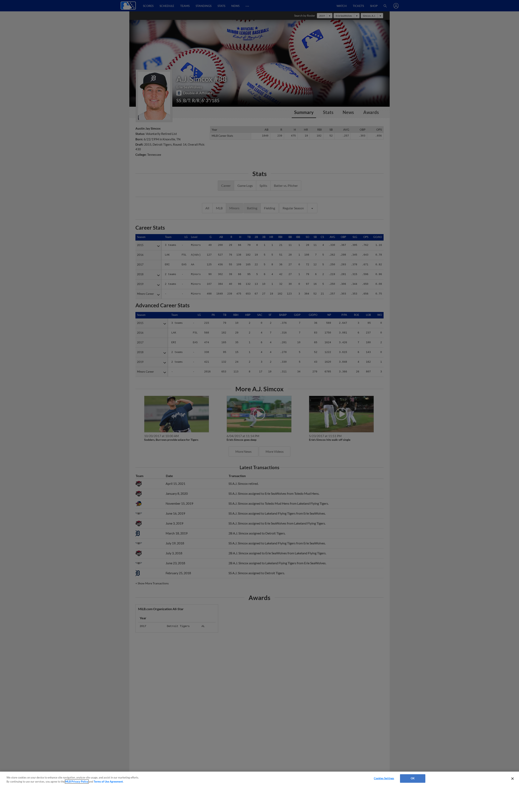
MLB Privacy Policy (76, 781)
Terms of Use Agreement (108, 781)
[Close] (512, 778)
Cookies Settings (384, 778)
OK (413, 778)
